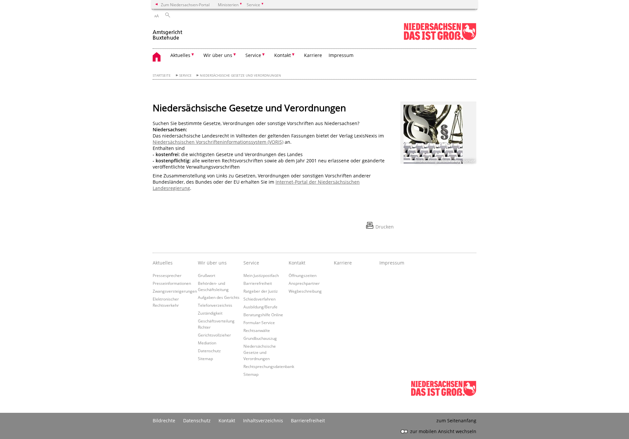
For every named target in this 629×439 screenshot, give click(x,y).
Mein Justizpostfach (261, 275)
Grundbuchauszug (260, 338)
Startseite (162, 75)
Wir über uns (212, 263)
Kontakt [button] (282, 55)
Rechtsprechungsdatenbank (268, 366)
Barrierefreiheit (257, 283)
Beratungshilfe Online (263, 314)
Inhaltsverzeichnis (263, 420)
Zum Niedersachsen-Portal (185, 4)
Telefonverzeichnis (215, 305)
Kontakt (297, 263)
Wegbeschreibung (305, 291)
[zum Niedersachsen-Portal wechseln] (440, 39)
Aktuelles (163, 263)
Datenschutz (209, 350)
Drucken (384, 227)
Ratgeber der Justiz (260, 291)
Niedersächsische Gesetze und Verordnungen (240, 75)
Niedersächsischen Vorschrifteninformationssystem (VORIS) (218, 142)
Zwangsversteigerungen (175, 291)
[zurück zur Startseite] (168, 32)
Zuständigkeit (210, 313)
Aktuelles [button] (180, 55)
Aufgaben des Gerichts (218, 297)
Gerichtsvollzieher (214, 335)
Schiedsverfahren (259, 299)
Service (185, 75)
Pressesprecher (167, 275)
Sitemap (205, 358)
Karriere (313, 55)
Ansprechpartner (304, 283)
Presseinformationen (172, 283)
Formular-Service (259, 322)
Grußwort (206, 275)
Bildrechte (164, 420)
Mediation (207, 342)
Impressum (341, 55)
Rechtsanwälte (256, 330)
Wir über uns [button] (217, 55)
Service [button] (253, 55)
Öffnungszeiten (302, 275)
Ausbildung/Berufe (260, 306)
